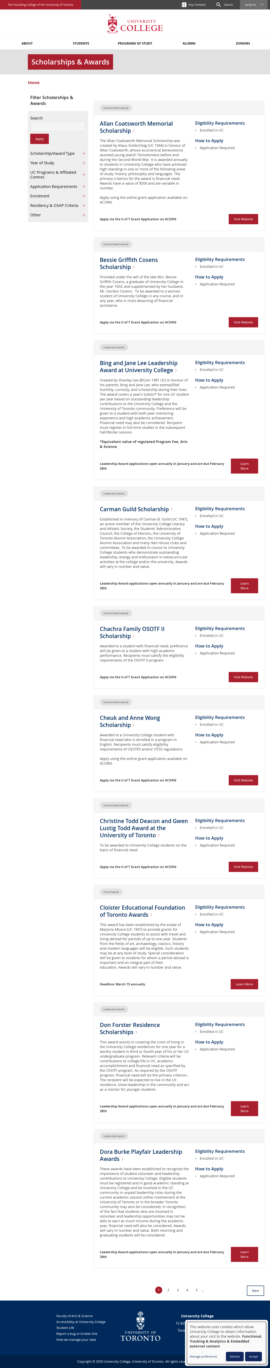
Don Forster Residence (130, 1028)
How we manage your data (76, 1339)
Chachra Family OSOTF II (132, 632)
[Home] (135, 23)
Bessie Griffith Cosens (129, 263)
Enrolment (39, 196)
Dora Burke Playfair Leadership (141, 1155)
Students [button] (81, 43)
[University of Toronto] (140, 1326)
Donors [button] (243, 43)
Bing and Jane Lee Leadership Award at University (138, 366)
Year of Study (42, 162)
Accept (253, 1356)
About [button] (27, 43)
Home (34, 82)
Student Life (65, 1328)
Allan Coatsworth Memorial (136, 127)
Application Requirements (53, 186)
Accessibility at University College (81, 1322)
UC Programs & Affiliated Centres (53, 175)
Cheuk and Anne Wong (130, 721)
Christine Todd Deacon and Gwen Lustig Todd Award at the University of (144, 828)
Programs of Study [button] (135, 43)
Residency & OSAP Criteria (54, 205)
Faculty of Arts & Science (74, 1316)
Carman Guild (135, 509)
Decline (235, 1356)
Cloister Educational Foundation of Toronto (142, 911)
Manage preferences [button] (203, 1356)
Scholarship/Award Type (52, 153)
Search (36, 118)
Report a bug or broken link (76, 1334)
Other (35, 215)
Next (255, 1291)
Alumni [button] (189, 43)
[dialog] (226, 1343)
